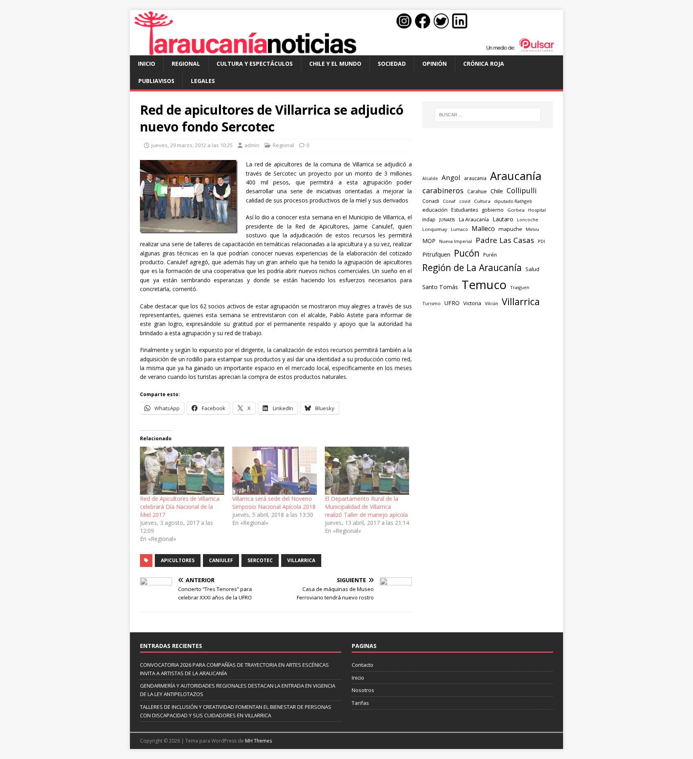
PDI (541, 241)
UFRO (452, 303)
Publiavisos (156, 81)
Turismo (431, 303)
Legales (203, 81)
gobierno (493, 209)
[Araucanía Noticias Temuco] (346, 51)
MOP (429, 241)
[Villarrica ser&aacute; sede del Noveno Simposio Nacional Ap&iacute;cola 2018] (274, 471)
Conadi (430, 200)
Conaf (449, 201)
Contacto (362, 664)
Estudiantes (464, 209)
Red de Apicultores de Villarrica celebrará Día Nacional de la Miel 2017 (179, 506)
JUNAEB (447, 220)
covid (464, 201)
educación (435, 209)
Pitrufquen (436, 254)
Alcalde (430, 178)
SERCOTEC (260, 560)
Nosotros (363, 690)
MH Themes (258, 740)
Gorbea (516, 210)
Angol (451, 177)
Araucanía (515, 175)
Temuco (484, 285)
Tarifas (360, 702)
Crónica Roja (483, 63)
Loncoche (527, 220)
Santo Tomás (440, 287)
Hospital (537, 210)
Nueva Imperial (455, 241)
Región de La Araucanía (472, 267)
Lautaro (502, 219)
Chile (496, 191)
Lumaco (459, 229)
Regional (186, 63)
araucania (475, 178)
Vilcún (491, 303)
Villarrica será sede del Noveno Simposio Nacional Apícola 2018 (274, 502)
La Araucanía (474, 219)
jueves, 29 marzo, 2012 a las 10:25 (192, 145)
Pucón (467, 253)
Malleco (483, 228)
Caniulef (221, 560)
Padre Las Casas (505, 240)
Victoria (472, 303)
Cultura (482, 201)
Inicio (146, 63)
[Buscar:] (488, 114)
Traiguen (519, 287)
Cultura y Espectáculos (255, 63)
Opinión (434, 63)
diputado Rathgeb (513, 201)
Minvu (532, 229)
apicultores (178, 560)
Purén (490, 254)
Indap (429, 219)
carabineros (443, 190)
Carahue (477, 191)
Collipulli (522, 190)
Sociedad (392, 63)
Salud (532, 269)
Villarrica (301, 560)
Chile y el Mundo (335, 63)
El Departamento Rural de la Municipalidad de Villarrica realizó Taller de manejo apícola (366, 506)
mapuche (510, 229)
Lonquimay (434, 229)
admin (251, 145)
